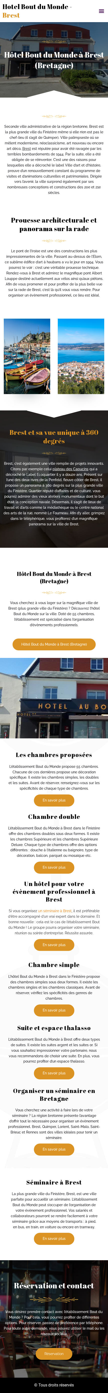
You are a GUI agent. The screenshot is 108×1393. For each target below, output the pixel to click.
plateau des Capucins (70, 469)
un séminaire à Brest (55, 911)
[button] (101, 11)
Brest (26, 149)
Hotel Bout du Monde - (37, 11)
